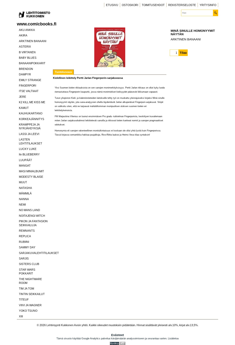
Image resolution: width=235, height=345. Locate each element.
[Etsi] (215, 13)
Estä (122, 343)
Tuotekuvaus (63, 72)
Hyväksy (114, 343)
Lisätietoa (173, 338)
